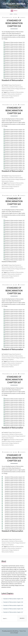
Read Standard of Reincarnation (15, 92)
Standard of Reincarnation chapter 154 (14, 23)
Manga (10, 85)
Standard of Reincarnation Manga (10, 88)
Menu (15, 10)
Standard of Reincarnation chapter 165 (14, 201)
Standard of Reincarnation (16, 86)
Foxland (16, 632)
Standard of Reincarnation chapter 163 (14, 458)
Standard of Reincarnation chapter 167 (14, 379)
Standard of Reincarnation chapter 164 (14, 110)
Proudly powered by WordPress (10, 631)
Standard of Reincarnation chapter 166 (14, 291)
